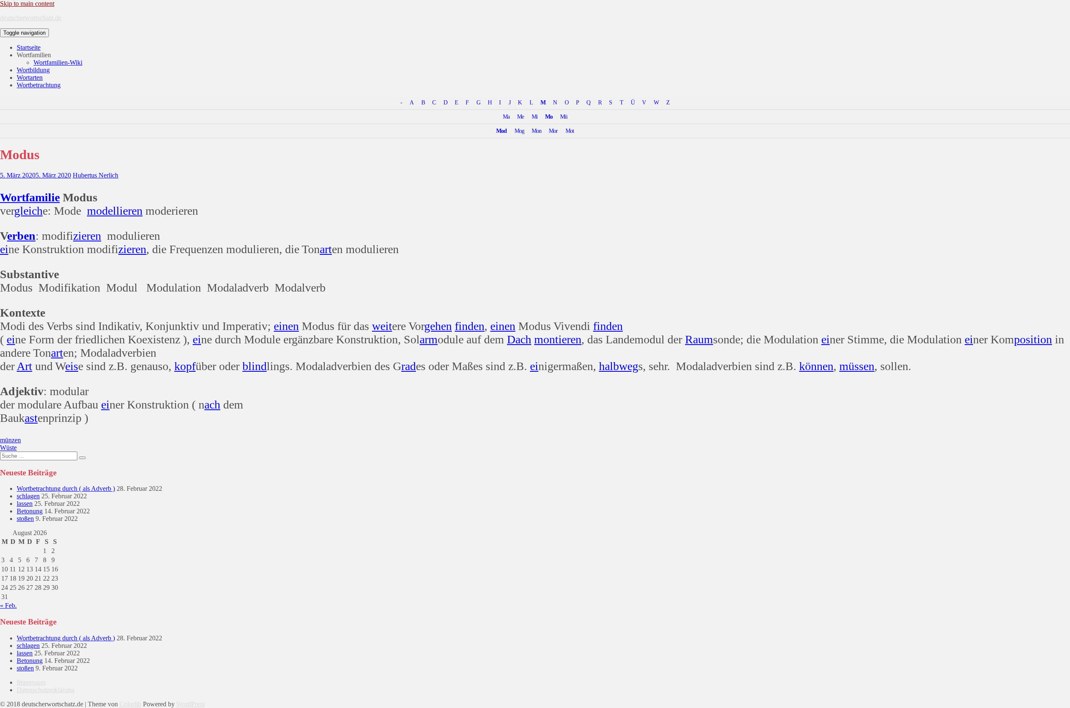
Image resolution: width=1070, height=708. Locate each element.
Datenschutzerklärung (45, 689)
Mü (563, 116)
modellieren (115, 210)
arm (429, 339)
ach (212, 404)
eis (71, 366)
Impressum (31, 682)
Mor (553, 130)
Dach (519, 339)
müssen (856, 366)
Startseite (29, 47)
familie (42, 197)
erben (21, 235)
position (1033, 339)
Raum (699, 339)
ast (31, 417)
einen (286, 326)
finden (469, 326)
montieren (557, 339)
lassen (25, 503)
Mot (570, 130)
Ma (506, 116)
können (816, 366)
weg (628, 366)
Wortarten (30, 77)
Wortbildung (33, 70)
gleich (28, 210)
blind (254, 366)
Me (520, 116)
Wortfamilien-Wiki (57, 62)
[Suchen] (82, 458)
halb (609, 366)
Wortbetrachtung (39, 85)
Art (24, 366)
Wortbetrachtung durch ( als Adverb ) (66, 488)
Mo (549, 116)
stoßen (25, 518)
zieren (87, 235)
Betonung (30, 511)
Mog (519, 130)
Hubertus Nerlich (95, 175)
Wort (12, 197)
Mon (536, 130)
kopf (185, 366)
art (326, 249)
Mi (535, 116)
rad (408, 366)
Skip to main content (27, 3)
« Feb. (8, 605)
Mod (501, 130)
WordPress (190, 704)
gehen (438, 326)
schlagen (28, 496)
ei (4, 249)
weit (382, 326)
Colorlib (130, 704)
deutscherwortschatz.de (30, 17)
